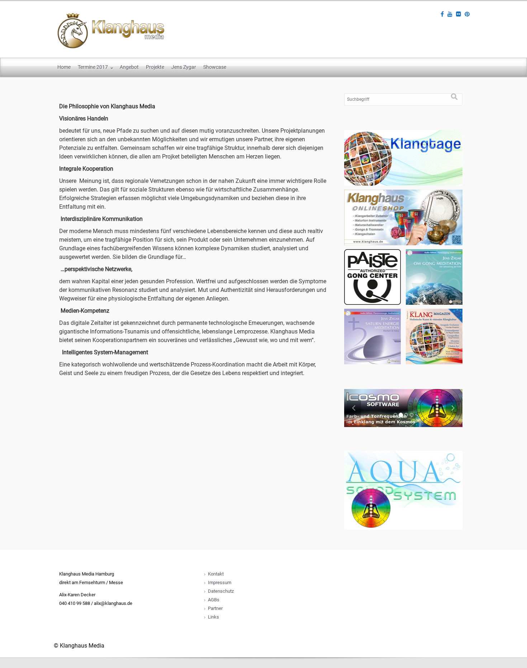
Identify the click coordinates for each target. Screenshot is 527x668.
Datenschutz (221, 591)
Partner (215, 608)
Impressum (219, 582)
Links (213, 617)
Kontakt (216, 574)
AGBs (213, 599)
